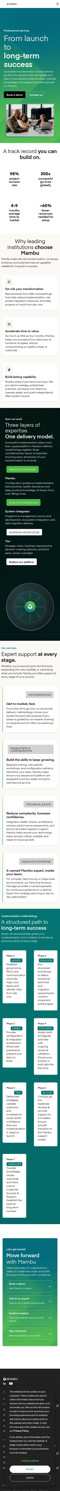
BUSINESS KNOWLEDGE (24, 532)
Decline (30, 1477)
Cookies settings (30, 1460)
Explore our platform (21, 562)
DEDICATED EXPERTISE (36, 861)
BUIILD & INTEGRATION (23, 502)
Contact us (36, 94)
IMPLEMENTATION (39, 694)
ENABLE (16, 1028)
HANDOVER (14, 1164)
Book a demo (15, 94)
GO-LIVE (47, 1092)
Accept (30, 1469)
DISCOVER (46, 960)
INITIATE (16, 960)
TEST (18, 1092)
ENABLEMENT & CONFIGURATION (21, 749)
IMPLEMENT (45, 1028)
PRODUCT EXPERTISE (22, 469)
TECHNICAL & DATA (38, 804)
